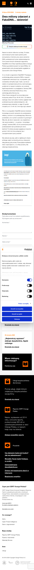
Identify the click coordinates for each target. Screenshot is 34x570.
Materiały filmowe (7, 540)
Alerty (3, 519)
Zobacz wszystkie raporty (14, 435)
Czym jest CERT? (6, 503)
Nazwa (4, 236)
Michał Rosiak (8, 43)
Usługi (4, 551)
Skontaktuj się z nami (8, 509)
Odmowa (17, 319)
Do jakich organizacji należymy (10, 505)
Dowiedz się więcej (12, 325)
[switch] (29, 285)
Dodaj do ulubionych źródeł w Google (18, 46)
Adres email (6, 242)
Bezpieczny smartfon (12, 476)
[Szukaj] (28, 4)
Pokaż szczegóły (23, 303)
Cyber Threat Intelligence (9, 522)
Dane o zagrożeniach (8, 524)
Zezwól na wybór (17, 314)
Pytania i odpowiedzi (8, 537)
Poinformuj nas (10, 366)
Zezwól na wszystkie (17, 309)
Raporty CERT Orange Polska (11, 535)
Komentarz (6, 222)
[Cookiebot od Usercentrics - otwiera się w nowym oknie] (24, 250)
